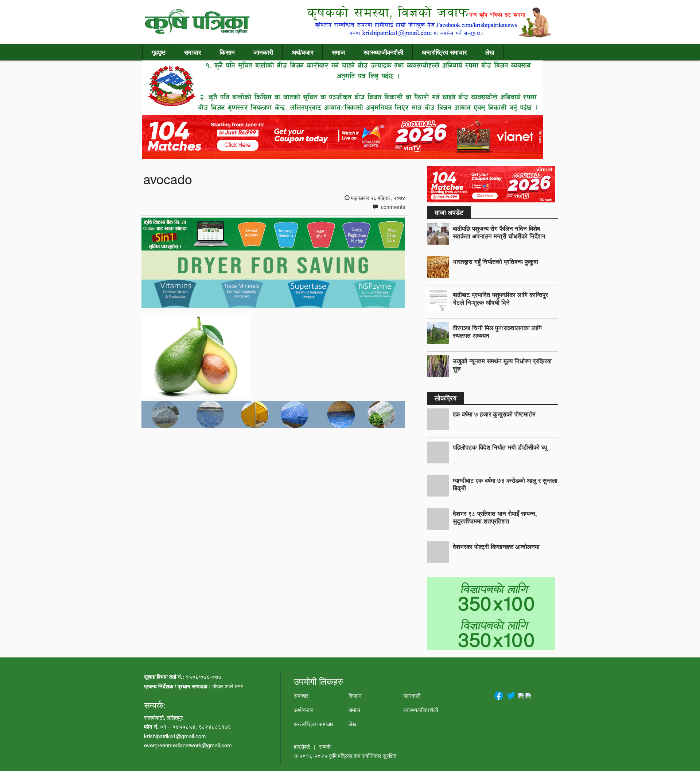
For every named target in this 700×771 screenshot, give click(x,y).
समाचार (192, 52)
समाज (338, 52)
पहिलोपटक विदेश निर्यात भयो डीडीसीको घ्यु (500, 447)
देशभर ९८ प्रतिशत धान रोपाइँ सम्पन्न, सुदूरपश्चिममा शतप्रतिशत (495, 517)
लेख (489, 52)
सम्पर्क (325, 746)
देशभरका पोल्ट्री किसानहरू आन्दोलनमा (496, 546)
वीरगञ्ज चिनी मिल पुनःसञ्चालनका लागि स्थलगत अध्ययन (497, 331)
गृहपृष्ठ (159, 52)
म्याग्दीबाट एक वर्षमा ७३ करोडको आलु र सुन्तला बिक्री (505, 484)
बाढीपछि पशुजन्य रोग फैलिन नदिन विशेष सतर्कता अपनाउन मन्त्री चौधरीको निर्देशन (499, 232)
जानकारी (263, 52)
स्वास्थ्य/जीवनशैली (383, 52)
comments (392, 206)
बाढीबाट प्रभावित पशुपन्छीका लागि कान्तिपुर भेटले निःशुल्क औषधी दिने (500, 298)
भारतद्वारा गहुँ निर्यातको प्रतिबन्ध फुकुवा (495, 261)
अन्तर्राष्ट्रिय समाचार (444, 52)
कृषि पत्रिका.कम (345, 755)
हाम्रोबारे (302, 746)
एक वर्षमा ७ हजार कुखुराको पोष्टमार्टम (494, 414)
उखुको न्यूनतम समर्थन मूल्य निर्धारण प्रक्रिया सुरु (502, 364)
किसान (227, 52)
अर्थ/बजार (302, 52)
